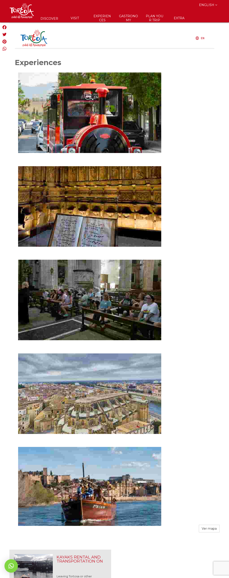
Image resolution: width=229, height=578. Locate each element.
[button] (11, 566)
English (207, 5)
